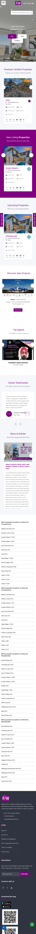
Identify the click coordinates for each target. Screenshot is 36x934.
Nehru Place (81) (6, 571)
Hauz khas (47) (5, 615)
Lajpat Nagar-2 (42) (6, 690)
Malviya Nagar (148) (7, 562)
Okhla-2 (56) (5, 645)
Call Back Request (34, 220)
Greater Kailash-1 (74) (7, 603)
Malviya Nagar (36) (6, 694)
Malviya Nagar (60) (6, 628)
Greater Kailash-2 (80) (7, 541)
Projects (17, 40)
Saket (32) (4, 711)
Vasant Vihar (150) (6, 781)
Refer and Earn (1, 219)
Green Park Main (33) (7, 611)
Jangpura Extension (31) (8, 760)
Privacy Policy (5, 851)
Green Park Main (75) (7, 545)
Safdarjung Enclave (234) (8, 707)
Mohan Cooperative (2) (8, 698)
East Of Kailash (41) (7, 739)
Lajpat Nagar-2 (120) (7, 624)
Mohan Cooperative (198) (8, 566)
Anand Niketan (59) (6, 660)
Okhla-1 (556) (5, 575)
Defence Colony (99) (7, 669)
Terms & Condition (6, 847)
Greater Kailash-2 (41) (7, 607)
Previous (3, 87)
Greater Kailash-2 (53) (7, 747)
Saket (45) (4, 777)
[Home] (18, 3)
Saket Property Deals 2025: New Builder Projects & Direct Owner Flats (18, 466)
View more (18, 310)
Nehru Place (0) (5, 702)
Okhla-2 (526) (5, 579)
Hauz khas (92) (5, 550)
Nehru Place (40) (6, 637)
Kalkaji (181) (5, 685)
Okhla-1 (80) (5, 641)
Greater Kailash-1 (12, 168)
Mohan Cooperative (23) (8, 632)
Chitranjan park (11, 236)
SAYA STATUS (21, 299)
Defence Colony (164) (7, 533)
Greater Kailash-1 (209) (8, 677)
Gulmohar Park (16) (6, 751)
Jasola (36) (4, 554)
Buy (12, 36)
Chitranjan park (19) (6, 730)
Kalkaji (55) (4, 764)
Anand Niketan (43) (6, 726)
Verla (7, 100)
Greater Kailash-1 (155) (8, 537)
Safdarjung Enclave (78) (8, 772)
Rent (22, 36)
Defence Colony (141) (7, 734)
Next (31, 87)
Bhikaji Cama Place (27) (8, 528)
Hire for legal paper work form (10, 843)
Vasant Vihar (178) (6, 715)
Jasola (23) (4, 620)
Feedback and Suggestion (8, 839)
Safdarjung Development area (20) (11, 768)
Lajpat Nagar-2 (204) (7, 558)
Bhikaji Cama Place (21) (8, 594)
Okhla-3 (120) (5, 583)
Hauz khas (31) (5, 756)
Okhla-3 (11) (5, 649)
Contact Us (4, 834)
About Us (4, 830)
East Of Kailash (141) (7, 673)
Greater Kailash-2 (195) (8, 681)
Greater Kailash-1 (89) (7, 743)
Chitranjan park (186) (7, 664)
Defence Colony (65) (7, 598)
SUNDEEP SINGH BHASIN (18, 363)
